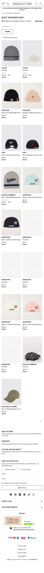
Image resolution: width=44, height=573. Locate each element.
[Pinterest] (24, 494)
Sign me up (22, 488)
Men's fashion (27, 469)
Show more (38, 21)
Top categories (22, 556)
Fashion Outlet (22, 552)
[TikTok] (29, 494)
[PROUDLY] (13, 520)
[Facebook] (11, 494)
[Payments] (22, 538)
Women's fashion (10, 469)
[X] (33, 494)
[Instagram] (15, 494)
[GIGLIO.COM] (22, 3)
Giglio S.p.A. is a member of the (23, 528)
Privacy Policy (23, 483)
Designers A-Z (22, 549)
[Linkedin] (20, 494)
